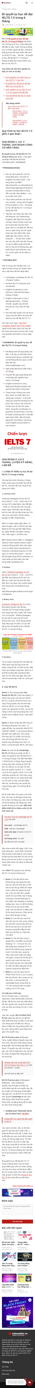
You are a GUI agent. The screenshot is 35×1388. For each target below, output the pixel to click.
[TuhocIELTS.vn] (6, 3)
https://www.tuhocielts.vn (23, 1186)
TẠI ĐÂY (25, 1114)
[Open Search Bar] (26, 3)
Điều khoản (5, 1374)
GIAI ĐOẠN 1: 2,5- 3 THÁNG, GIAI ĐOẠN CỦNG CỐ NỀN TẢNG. (20, 114)
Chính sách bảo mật (8, 1370)
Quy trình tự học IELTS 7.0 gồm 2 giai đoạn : (17, 107)
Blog (14, 9)
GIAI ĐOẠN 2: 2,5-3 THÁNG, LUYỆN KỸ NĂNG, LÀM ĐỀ (19, 122)
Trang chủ (6, 9)
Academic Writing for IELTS (13, 604)
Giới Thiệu (5, 1367)
